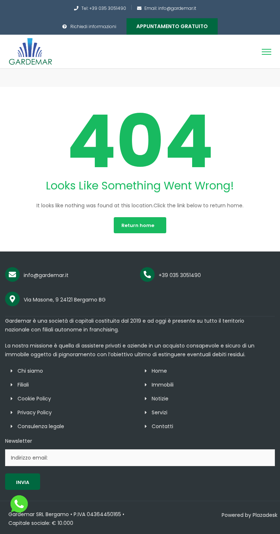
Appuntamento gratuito (172, 26)
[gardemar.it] (30, 51)
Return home (137, 225)
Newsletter (18, 441)
